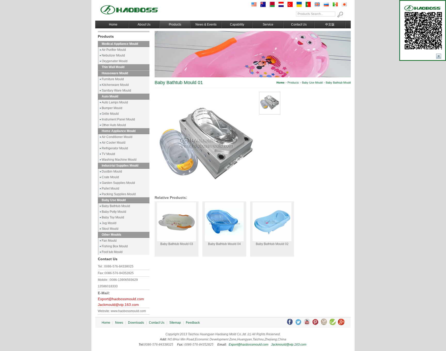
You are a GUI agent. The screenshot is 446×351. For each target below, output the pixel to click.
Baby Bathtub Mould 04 (224, 244)
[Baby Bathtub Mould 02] (272, 221)
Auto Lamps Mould (115, 102)
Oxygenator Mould (115, 61)
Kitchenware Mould (115, 85)
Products (175, 24)
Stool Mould (110, 229)
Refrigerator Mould (115, 148)
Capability (237, 24)
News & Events (206, 24)
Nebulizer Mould (113, 55)
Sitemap (175, 322)
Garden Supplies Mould (118, 183)
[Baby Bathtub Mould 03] (176, 221)
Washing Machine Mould (119, 159)
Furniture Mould (113, 79)
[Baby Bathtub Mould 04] (224, 221)
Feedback (193, 322)
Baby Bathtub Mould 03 (176, 244)
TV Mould (108, 154)
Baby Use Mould (312, 82)
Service (268, 24)
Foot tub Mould (112, 252)
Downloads (136, 322)
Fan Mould (109, 240)
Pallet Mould (110, 188)
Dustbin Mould (112, 171)
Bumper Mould (112, 108)
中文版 (329, 24)
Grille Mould (110, 114)
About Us (144, 24)
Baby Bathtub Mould (116, 206)
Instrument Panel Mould (118, 119)
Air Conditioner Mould (117, 137)
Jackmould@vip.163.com (118, 305)
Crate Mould (110, 177)
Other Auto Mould (114, 125)
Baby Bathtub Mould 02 (272, 244)
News (119, 322)
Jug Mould (109, 223)
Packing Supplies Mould (119, 194)
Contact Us (299, 24)
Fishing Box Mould (115, 246)
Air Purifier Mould (114, 50)
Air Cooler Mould (113, 142)
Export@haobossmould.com (121, 299)
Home (113, 24)
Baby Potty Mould (114, 212)
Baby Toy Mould (113, 217)
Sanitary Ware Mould (116, 90)
